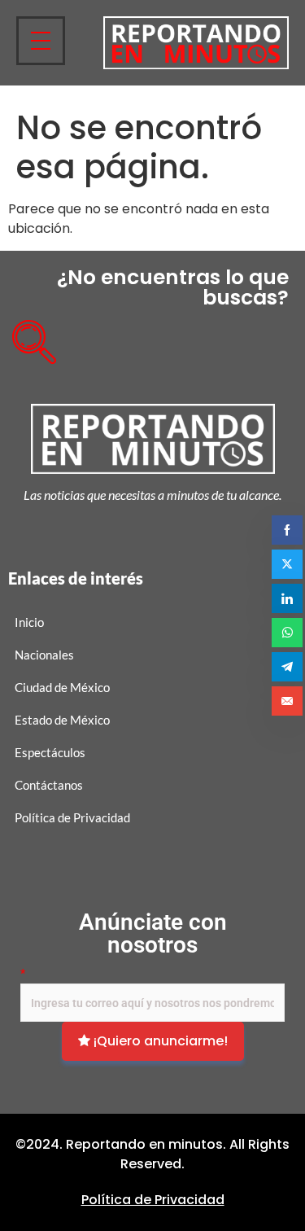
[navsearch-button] (28, 336)
